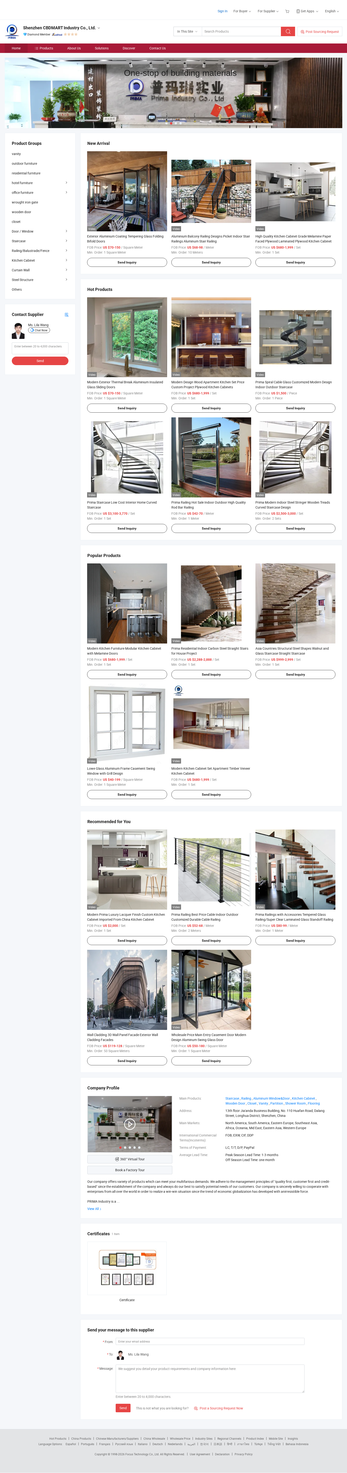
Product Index (255, 1438)
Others (17, 289)
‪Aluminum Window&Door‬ (271, 1098)
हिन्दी (229, 1444)
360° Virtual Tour (132, 1159)
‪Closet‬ (252, 1103)
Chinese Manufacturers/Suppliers (117, 1438)
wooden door (21, 212)
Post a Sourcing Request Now (218, 1408)
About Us (74, 48)
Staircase (18, 241)
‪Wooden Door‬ (235, 1103)
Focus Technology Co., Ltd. (142, 1454)
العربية (191, 1444)
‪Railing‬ (246, 1098)
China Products (81, 1438)
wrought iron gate (25, 202)
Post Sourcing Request (322, 31)
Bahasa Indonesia (297, 1444)
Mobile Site (276, 1438)
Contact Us (157, 48)
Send (123, 1408)
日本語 (218, 1444)
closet (16, 221)
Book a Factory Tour (130, 1170)
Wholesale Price (180, 1438)
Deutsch (157, 1444)
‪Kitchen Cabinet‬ (303, 1098)
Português (87, 1444)
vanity (16, 153)
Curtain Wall (21, 270)
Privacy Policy (244, 1454)
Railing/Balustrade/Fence (30, 250)
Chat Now (41, 330)
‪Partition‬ (276, 1103)
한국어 (204, 1444)
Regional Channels (229, 1438)
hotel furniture (22, 183)
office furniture (22, 192)
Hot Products (57, 1438)
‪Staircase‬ (232, 1098)
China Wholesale (154, 1438)
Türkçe (258, 1444)
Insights (293, 1438)
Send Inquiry (127, 262)
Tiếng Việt (274, 1444)
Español (71, 1444)
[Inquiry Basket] (287, 11)
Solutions (102, 48)
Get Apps (307, 11)
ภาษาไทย (243, 1444)
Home (16, 48)
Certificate (127, 1300)
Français (104, 1444)
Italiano (143, 1444)
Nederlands (175, 1444)
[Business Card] (66, 314)
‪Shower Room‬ (295, 1103)
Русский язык (124, 1444)
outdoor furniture (24, 163)
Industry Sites (203, 1438)
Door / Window (23, 231)
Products (46, 48)
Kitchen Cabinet (23, 260)
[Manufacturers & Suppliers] (35, 9)
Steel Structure (22, 279)
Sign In (223, 11)
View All (93, 1208)
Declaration (222, 1454)
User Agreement (200, 1454)
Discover (129, 48)
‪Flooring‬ (314, 1103)
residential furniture (26, 173)
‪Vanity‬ (263, 1103)
